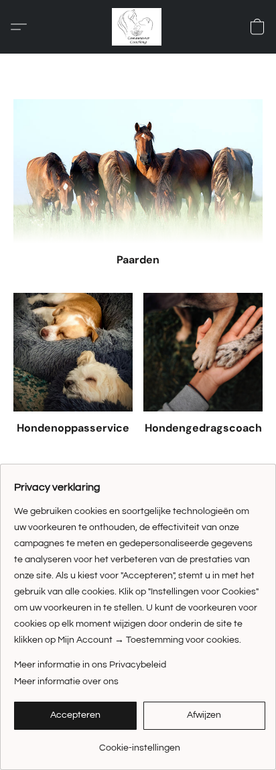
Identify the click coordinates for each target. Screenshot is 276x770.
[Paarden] (138, 171)
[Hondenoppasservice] (73, 352)
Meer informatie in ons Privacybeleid (90, 664)
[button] (137, 27)
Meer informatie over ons (66, 681)
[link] (139, 743)
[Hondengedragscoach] (203, 352)
